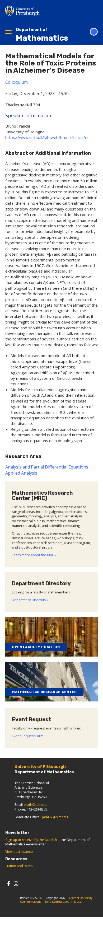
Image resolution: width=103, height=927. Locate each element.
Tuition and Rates (18, 866)
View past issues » (19, 851)
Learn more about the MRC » (34, 555)
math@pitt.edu (36, 804)
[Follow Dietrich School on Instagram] (16, 883)
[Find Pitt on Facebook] (8, 883)
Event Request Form (27, 736)
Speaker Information (29, 115)
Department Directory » (30, 600)
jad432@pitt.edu (55, 817)
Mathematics (42, 35)
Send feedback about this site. (63, 901)
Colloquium (16, 82)
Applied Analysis (21, 473)
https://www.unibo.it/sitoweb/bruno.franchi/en (47, 137)
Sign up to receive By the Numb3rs (32, 839)
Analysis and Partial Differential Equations (46, 467)
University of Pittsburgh (43, 10)
